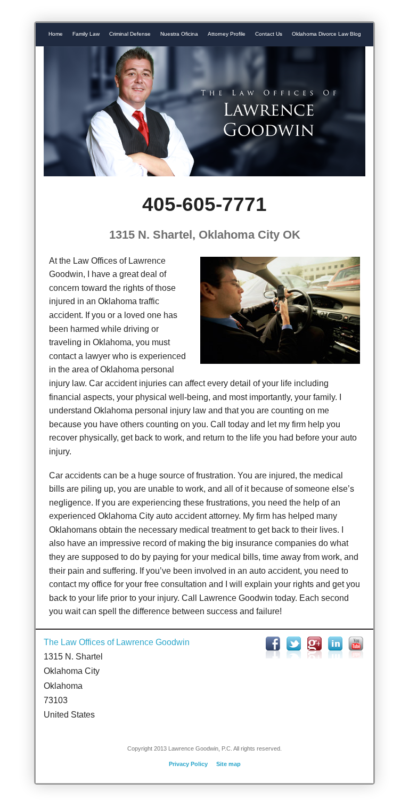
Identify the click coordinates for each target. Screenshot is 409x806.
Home (55, 34)
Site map (228, 764)
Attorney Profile (227, 34)
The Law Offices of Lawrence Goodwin (117, 642)
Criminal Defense (130, 34)
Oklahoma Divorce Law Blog (326, 34)
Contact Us (268, 34)
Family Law (86, 34)
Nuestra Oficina (179, 34)
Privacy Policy (188, 764)
